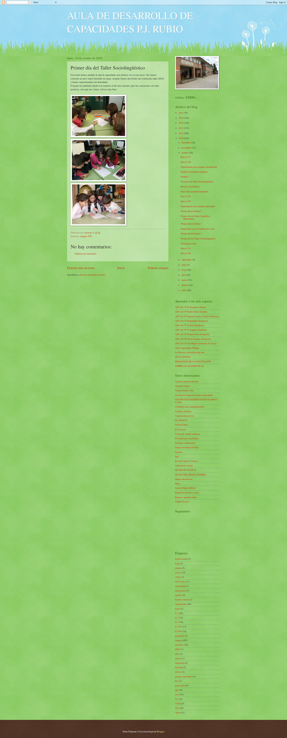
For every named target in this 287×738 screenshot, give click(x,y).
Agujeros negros (182, 385)
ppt (176, 689)
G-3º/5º (178, 626)
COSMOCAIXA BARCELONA (189, 406)
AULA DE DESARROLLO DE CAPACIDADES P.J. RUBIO (130, 22)
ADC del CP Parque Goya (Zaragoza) (192, 334)
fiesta (177, 608)
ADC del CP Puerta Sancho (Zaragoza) (193, 338)
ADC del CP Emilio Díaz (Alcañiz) (191, 311)
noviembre (187, 147)
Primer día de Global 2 (191, 211)
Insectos (179, 452)
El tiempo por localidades (186, 438)
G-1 (177, 613)
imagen (83, 236)
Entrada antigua (158, 268)
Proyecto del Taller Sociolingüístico (197, 181)
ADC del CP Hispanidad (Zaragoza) (191, 320)
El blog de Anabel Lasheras (187, 433)
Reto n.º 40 (186, 253)
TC (176, 699)
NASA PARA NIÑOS (185, 488)
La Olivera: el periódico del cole (190, 352)
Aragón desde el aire (184, 390)
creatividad (180, 586)
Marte (178, 483)
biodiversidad (181, 558)
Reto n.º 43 (186, 156)
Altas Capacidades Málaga (187, 347)
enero (184, 290)
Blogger (160, 731)
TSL (90, 236)
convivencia (180, 581)
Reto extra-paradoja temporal (194, 191)
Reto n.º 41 (186, 196)
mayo (184, 269)
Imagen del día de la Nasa (186, 447)
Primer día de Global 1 (191, 223)
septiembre (187, 259)
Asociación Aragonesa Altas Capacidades (194, 395)
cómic (178, 577)
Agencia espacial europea (186, 381)
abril (184, 274)
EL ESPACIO (181, 420)
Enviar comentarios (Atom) (92, 274)
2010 (181, 138)
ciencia (178, 568)
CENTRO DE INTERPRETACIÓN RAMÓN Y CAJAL (196, 401)
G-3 (177, 622)
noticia (178, 671)
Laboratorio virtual (184, 465)
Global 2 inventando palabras (194, 171)
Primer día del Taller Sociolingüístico (198, 238)
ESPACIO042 (181, 424)
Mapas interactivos (183, 479)
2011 (181, 133)
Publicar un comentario (85, 253)
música (178, 658)
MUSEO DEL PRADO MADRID (190, 474)
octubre (185, 152)
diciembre (186, 142)
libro (177, 653)
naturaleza (180, 662)
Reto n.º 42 (186, 201)
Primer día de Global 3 (191, 233)
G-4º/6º (178, 631)
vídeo (177, 712)
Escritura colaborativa (185, 442)
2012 (181, 128)
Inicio (121, 268)
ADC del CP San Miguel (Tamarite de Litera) (196, 343)
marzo (185, 279)
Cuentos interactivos (184, 415)
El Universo (180, 429)
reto (177, 694)
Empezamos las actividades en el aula (198, 228)
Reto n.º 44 (186, 161)
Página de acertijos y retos (187, 492)
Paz (176, 681)
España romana (182, 599)
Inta (177, 456)
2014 (181, 117)
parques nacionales (183, 676)
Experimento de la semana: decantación (199, 166)
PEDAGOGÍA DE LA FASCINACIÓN (193, 361)
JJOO (177, 649)
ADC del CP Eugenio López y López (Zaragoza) (197, 316)
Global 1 (185, 176)
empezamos (180, 590)
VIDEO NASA (182, 501)
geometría (179, 635)
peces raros (180, 685)
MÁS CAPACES (183, 356)
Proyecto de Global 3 (190, 186)
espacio (178, 595)
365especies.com (188, 243)
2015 (181, 112)
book (177, 563)
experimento (181, 604)
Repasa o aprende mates (186, 497)
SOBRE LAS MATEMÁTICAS (189, 366)
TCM (177, 703)
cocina (178, 572)
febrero (185, 285)
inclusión (179, 644)
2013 (181, 122)
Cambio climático (183, 411)
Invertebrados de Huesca (186, 461)
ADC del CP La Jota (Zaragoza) (189, 325)
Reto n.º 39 (186, 248)
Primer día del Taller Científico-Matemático (195, 217)
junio (184, 264)
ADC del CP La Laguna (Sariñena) (191, 329)
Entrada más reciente (81, 268)
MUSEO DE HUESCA (185, 470)
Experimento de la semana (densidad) (198, 206)
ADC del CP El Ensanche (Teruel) (190, 307)
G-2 (177, 617)
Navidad (179, 667)
